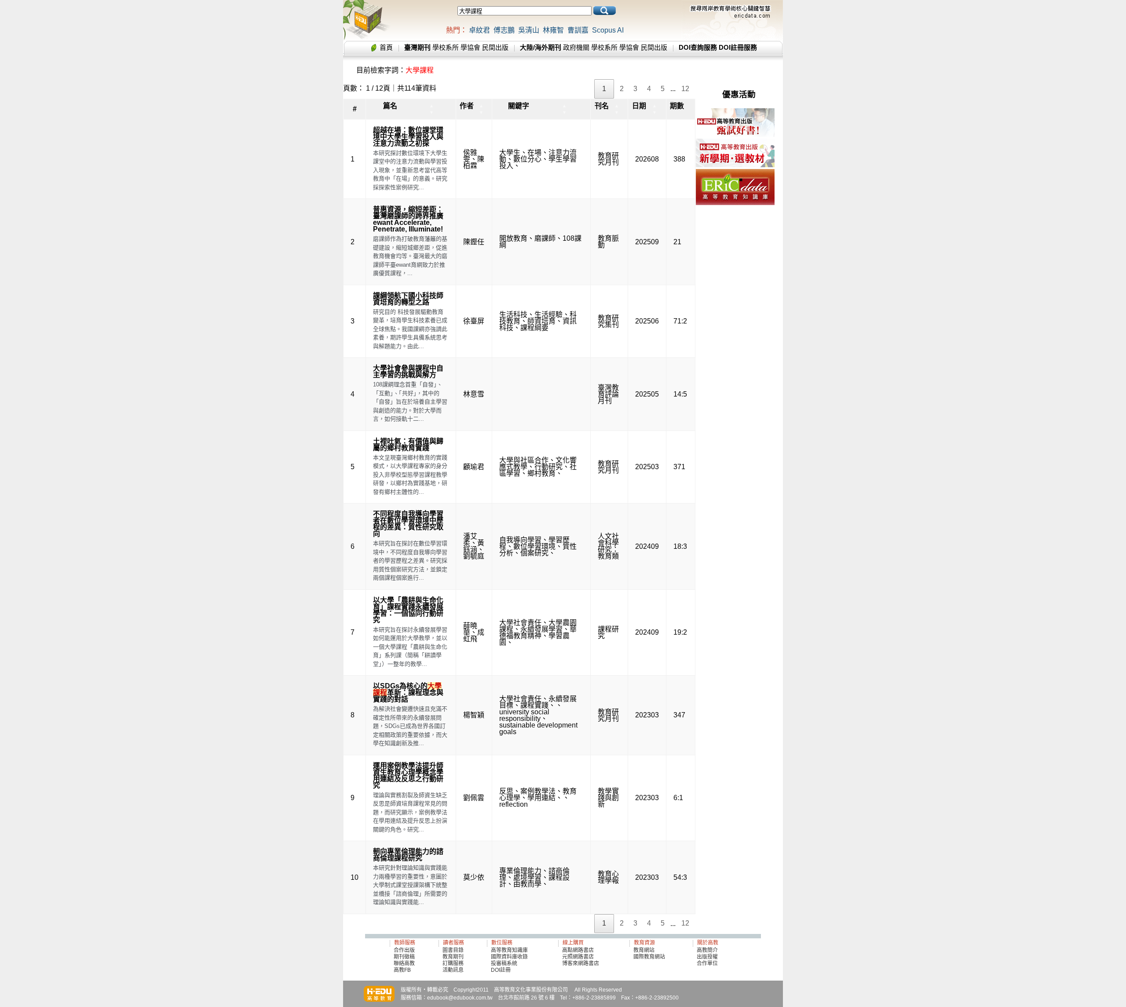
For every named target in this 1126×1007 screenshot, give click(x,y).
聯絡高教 (404, 963)
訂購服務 (453, 963)
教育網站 (643, 950)
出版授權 (707, 957)
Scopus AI (608, 30)
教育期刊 (453, 957)
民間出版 (495, 47)
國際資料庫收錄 (509, 957)
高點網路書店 (578, 950)
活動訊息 (453, 970)
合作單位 (707, 963)
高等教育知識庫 (509, 950)
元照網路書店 (578, 957)
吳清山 (528, 30)
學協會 (470, 47)
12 (685, 88)
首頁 (386, 47)
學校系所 (445, 47)
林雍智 (553, 30)
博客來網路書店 (580, 963)
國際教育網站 (649, 957)
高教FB (402, 970)
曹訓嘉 (578, 30)
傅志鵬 (504, 30)
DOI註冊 (501, 970)
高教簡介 (707, 950)
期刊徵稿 (404, 957)
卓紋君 (479, 30)
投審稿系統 (504, 963)
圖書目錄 (453, 950)
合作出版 (404, 950)
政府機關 (576, 47)
